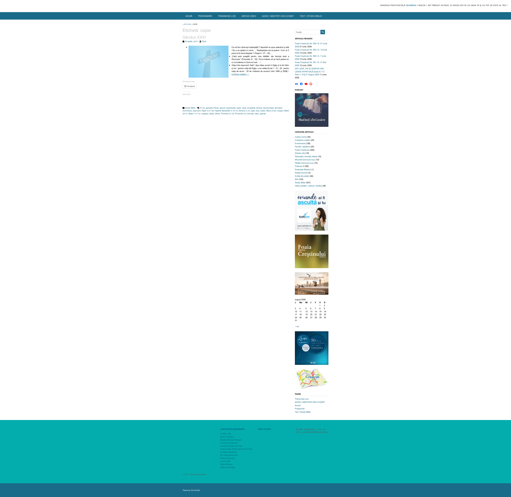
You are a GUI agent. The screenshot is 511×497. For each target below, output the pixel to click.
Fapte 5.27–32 (207, 110)
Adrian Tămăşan (227, 436)
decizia (259, 107)
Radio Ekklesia (226, 464)
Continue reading (240, 74)
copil (244, 107)
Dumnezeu (187, 110)
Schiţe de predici (302, 176)
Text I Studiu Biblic (311, 16)
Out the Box (195, 490)
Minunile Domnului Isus (305, 159)
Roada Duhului (301, 172)
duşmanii (196, 110)
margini (280, 110)
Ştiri (296, 179)
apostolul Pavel (212, 107)
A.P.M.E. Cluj (225, 433)
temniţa (250, 113)
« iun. (297, 326)
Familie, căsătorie (302, 146)
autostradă (230, 107)
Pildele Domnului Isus (304, 162)
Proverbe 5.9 (240, 113)
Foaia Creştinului (302, 149)
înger (253, 110)
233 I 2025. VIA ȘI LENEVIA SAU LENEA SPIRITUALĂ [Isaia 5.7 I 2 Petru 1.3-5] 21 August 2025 (309, 71)
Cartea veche (301, 136)
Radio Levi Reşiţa (227, 467)
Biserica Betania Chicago (230, 439)
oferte (217, 113)
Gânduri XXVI (194, 37)
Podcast (298, 166)
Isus (257, 110)
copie (238, 107)
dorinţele (278, 107)
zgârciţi (263, 113)
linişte (262, 110)
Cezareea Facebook (228, 442)
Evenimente (300, 143)
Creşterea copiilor (302, 140)
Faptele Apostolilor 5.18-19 (226, 110)
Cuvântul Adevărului (228, 452)
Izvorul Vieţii (225, 461)
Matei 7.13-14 (194, 113)
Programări (205, 16)
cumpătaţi (251, 107)
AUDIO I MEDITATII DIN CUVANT (278, 16)
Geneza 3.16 (244, 110)
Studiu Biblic (190, 107)
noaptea (204, 113)
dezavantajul (268, 107)
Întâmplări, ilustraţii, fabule (306, 156)
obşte (211, 113)
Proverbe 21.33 (227, 113)
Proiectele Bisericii (303, 169)
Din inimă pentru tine (229, 455)
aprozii (222, 107)
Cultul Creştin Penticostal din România (236, 449)
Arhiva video (249, 16)
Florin (204, 41)
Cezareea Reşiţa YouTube (231, 446)
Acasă (189, 16)
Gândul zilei (300, 153)
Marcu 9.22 (271, 110)
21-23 (202, 107)
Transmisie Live (227, 16)
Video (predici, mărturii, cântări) (308, 185)
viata (257, 113)
